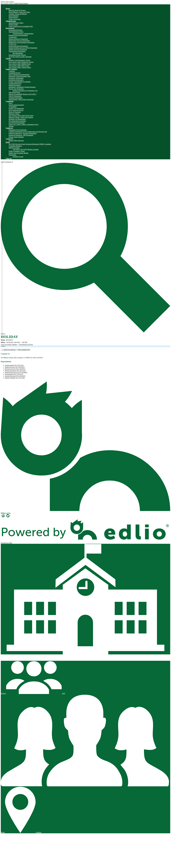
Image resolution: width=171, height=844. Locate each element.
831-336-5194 (19, 365)
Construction (13, 37)
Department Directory (15, 30)
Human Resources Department (18, 39)
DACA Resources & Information (19, 74)
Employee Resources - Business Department (22, 133)
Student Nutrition (10, 378)
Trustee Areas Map (14, 19)
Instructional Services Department (19, 41)
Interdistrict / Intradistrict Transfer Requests (22, 87)
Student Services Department (18, 49)
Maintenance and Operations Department (21, 42)
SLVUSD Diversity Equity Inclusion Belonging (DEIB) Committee (30, 144)
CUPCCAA (12, 44)
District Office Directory (16, 140)
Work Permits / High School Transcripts (21, 99)
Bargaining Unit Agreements (18, 130)
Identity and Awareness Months (18, 153)
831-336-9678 (20, 367)
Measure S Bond (14, 114)
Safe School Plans (14, 92)
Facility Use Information (16, 108)
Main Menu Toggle (7, 5)
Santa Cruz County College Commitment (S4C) (24, 124)
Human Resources (10, 370)
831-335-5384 (20, 378)
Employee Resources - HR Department (21, 135)
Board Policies (13, 17)
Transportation (9, 374)
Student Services (10, 367)
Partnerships (12, 155)
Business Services (10, 369)
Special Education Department (18, 46)
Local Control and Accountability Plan (21, 26)
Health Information (15, 85)
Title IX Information (15, 96)
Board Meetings (14, 16)
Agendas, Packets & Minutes (18, 14)
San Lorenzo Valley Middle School (20, 64)
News (10, 103)
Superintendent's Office (16, 23)
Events (3, 346)
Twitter (8, 515)
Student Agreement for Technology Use (25, 90)
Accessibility (13, 107)
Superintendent (9, 365)
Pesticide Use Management (17, 119)
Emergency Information (16, 78)
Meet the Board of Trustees (17, 10)
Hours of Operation (15, 112)
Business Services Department (18, 35)
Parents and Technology (16, 89)
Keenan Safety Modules (16, 137)
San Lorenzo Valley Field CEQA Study (21, 115)
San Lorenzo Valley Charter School (20, 67)
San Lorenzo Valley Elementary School (21, 62)
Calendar (38, 832)
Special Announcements (16, 105)
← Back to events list (8, 349)
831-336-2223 (18, 374)
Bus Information (18, 53)
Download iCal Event (26, 344)
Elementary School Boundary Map (19, 76)
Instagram (3, 515)
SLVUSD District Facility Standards (20, 57)
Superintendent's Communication (23, 33)
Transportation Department (17, 51)
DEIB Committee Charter (17, 151)
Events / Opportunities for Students (20, 82)
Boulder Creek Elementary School (19, 60)
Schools (11, 126)
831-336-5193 (21, 370)
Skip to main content (7, 1)
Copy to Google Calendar (9, 344)
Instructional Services (11, 372)
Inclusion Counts (18, 156)
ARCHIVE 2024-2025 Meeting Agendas (25, 149)
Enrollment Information (16, 80)
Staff (63, 693)
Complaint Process (14, 73)
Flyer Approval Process (16, 110)
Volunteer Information (15, 98)
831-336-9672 (20, 369)
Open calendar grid (24, 349)
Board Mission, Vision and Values (19, 12)
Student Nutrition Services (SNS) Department (23, 48)
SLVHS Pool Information (17, 123)
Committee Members (15, 146)
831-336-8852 (23, 372)
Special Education (10, 376)
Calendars (12, 71)
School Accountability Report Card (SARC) (22, 94)
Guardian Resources (15, 83)
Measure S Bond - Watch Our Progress (21, 117)
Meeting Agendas (14, 148)
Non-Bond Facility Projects (17, 55)
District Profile (13, 24)
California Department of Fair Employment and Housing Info (28, 131)
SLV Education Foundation (17, 121)
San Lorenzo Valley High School (19, 65)
